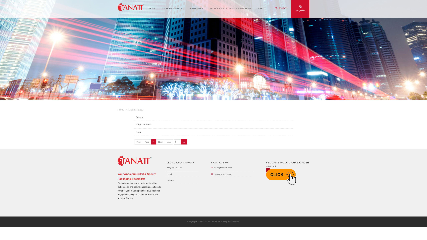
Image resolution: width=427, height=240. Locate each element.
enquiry (300, 10)
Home (152, 8)
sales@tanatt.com (223, 167)
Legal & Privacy (135, 109)
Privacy (139, 117)
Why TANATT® (143, 124)
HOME (121, 109)
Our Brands (196, 8)
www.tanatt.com (223, 174)
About (262, 8)
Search (282, 8)
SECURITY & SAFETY (172, 8)
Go (184, 142)
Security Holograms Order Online (230, 8)
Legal (138, 132)
